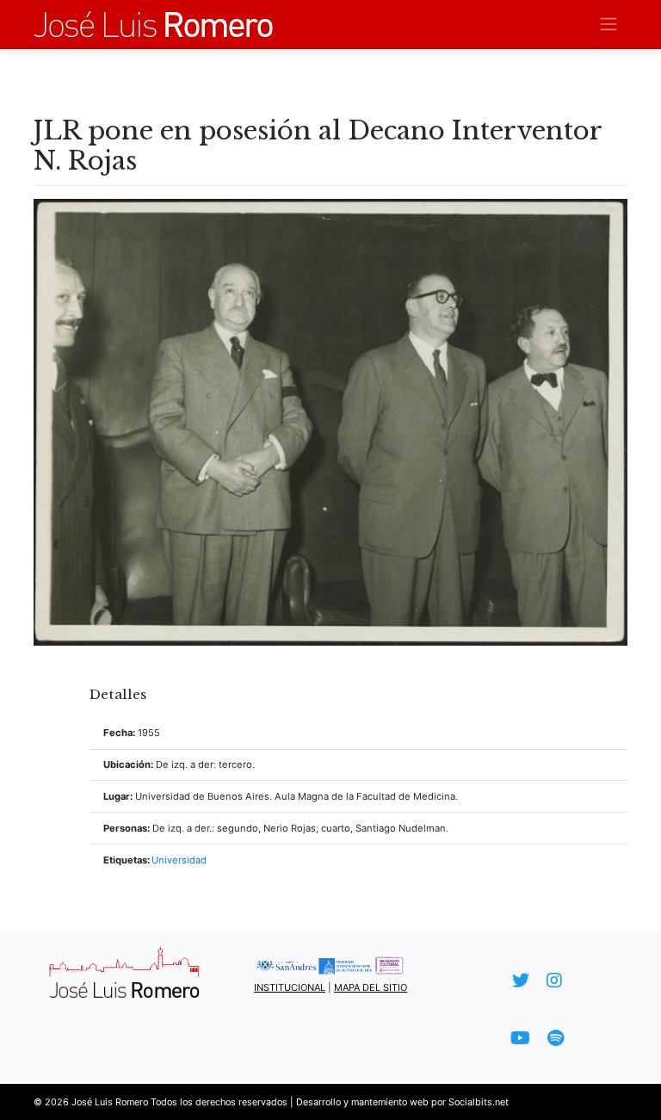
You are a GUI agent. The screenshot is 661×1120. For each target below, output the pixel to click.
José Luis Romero (109, 1102)
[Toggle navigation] (608, 24)
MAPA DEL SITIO (370, 987)
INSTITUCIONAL (289, 987)
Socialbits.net (478, 1102)
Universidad (179, 860)
